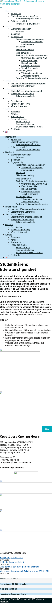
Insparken (15, 34)
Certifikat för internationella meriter (32, 78)
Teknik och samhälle (25, 96)
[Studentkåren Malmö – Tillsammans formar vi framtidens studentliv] (26, 4)
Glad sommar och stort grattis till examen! (19, 566)
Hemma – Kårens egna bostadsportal (28, 83)
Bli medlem (10, 11)
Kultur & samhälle (29, 60)
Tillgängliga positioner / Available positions (32, 74)
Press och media (19, 119)
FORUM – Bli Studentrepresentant (32, 55)
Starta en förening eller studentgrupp (32, 42)
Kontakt (8, 109)
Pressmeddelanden (25, 124)
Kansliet (14, 114)
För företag (16, 129)
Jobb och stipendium (15, 88)
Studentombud (17, 116)
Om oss (9, 98)
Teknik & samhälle (29, 68)
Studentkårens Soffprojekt (23, 86)
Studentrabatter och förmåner (24, 16)
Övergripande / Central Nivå (34, 58)
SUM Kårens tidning (25, 49)
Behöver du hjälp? (19, 21)
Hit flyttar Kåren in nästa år (12, 562)
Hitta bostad (11, 81)
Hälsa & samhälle (29, 63)
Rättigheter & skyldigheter (28, 24)
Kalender (20, 31)
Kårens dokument (19, 106)
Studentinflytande (24, 70)
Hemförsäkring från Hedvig (28, 18)
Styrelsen (15, 111)
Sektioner (20, 46)
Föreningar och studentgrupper (30, 39)
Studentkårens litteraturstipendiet (26, 91)
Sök (47, 429)
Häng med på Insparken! (11, 557)
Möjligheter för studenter (22, 93)
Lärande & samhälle (30, 65)
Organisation (16, 101)
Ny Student (16, 13)
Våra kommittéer (23, 53)
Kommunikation (23, 121)
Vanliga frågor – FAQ (20, 104)
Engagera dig (17, 36)
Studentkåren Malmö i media (29, 126)
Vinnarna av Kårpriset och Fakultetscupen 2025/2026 (24, 571)
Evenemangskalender (21, 29)
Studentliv (10, 26)
